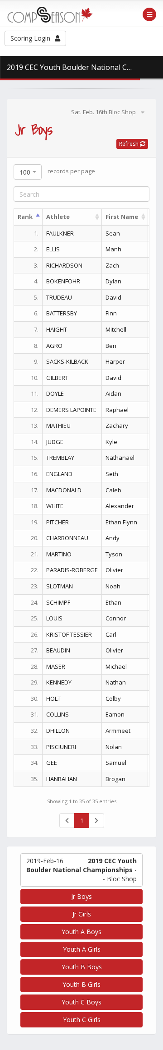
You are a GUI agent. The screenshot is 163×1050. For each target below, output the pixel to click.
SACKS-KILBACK (67, 361)
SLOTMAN (59, 586)
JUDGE (54, 442)
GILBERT (57, 378)
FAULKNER (60, 233)
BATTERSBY (61, 313)
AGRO (54, 346)
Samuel (115, 763)
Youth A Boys (81, 931)
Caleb (113, 490)
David (113, 297)
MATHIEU (58, 425)
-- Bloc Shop (81, 869)
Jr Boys (81, 896)
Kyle (111, 442)
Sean (112, 233)
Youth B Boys (82, 966)
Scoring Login (30, 38)
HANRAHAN (61, 779)
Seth (111, 474)
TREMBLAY (60, 457)
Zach (112, 265)
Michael (116, 666)
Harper (115, 361)
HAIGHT (56, 329)
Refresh (129, 144)
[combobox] (28, 172)
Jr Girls (81, 914)
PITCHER (57, 522)
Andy (112, 538)
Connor (115, 618)
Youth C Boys (81, 1002)
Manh (113, 249)
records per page (57, 171)
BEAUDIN (58, 650)
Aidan (113, 393)
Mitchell (115, 329)
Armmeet (117, 730)
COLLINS (57, 714)
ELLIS (53, 249)
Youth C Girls (82, 1019)
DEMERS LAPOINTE (71, 410)
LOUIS (54, 618)
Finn (111, 313)
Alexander (119, 506)
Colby (113, 698)
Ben (110, 346)
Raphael (117, 410)
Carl (110, 634)
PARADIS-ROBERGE (72, 570)
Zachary (116, 425)
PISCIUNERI (61, 747)
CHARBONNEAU (67, 538)
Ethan (113, 602)
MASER (55, 666)
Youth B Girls (81, 984)
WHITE (54, 506)
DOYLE (55, 393)
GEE (51, 763)
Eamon (115, 714)
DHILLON (58, 730)
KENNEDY (59, 682)
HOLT (53, 698)
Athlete (58, 217)
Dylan (113, 281)
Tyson (113, 554)
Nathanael (119, 457)
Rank (25, 217)
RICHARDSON (64, 265)
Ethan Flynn (121, 522)
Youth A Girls (82, 949)
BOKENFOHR (63, 281)
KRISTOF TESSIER (69, 634)
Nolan (113, 747)
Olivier (114, 570)
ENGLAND (59, 474)
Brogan (115, 779)
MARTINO (59, 554)
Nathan (115, 682)
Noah (112, 586)
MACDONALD (64, 490)
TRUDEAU (59, 297)
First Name (121, 217)
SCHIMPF (58, 602)
